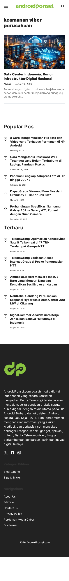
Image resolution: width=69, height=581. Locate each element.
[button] (62, 6)
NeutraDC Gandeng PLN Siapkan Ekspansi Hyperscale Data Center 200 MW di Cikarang (37, 299)
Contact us (11, 508)
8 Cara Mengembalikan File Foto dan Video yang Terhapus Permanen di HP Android (37, 141)
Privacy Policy (13, 513)
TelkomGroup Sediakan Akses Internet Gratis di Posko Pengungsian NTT (36, 261)
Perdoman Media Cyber (19, 519)
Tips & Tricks (12, 477)
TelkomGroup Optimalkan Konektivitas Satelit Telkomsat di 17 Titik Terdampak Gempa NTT (37, 242)
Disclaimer (10, 525)
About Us (10, 496)
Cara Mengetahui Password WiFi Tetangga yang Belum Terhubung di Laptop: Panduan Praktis (35, 160)
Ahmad (7, 84)
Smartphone (12, 471)
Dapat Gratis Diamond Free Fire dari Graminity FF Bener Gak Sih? (35, 193)
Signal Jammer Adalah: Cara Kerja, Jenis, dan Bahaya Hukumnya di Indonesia (34, 318)
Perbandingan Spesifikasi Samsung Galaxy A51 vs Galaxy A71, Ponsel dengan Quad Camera (35, 210)
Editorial (9, 502)
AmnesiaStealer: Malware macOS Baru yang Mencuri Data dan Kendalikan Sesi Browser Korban (34, 280)
